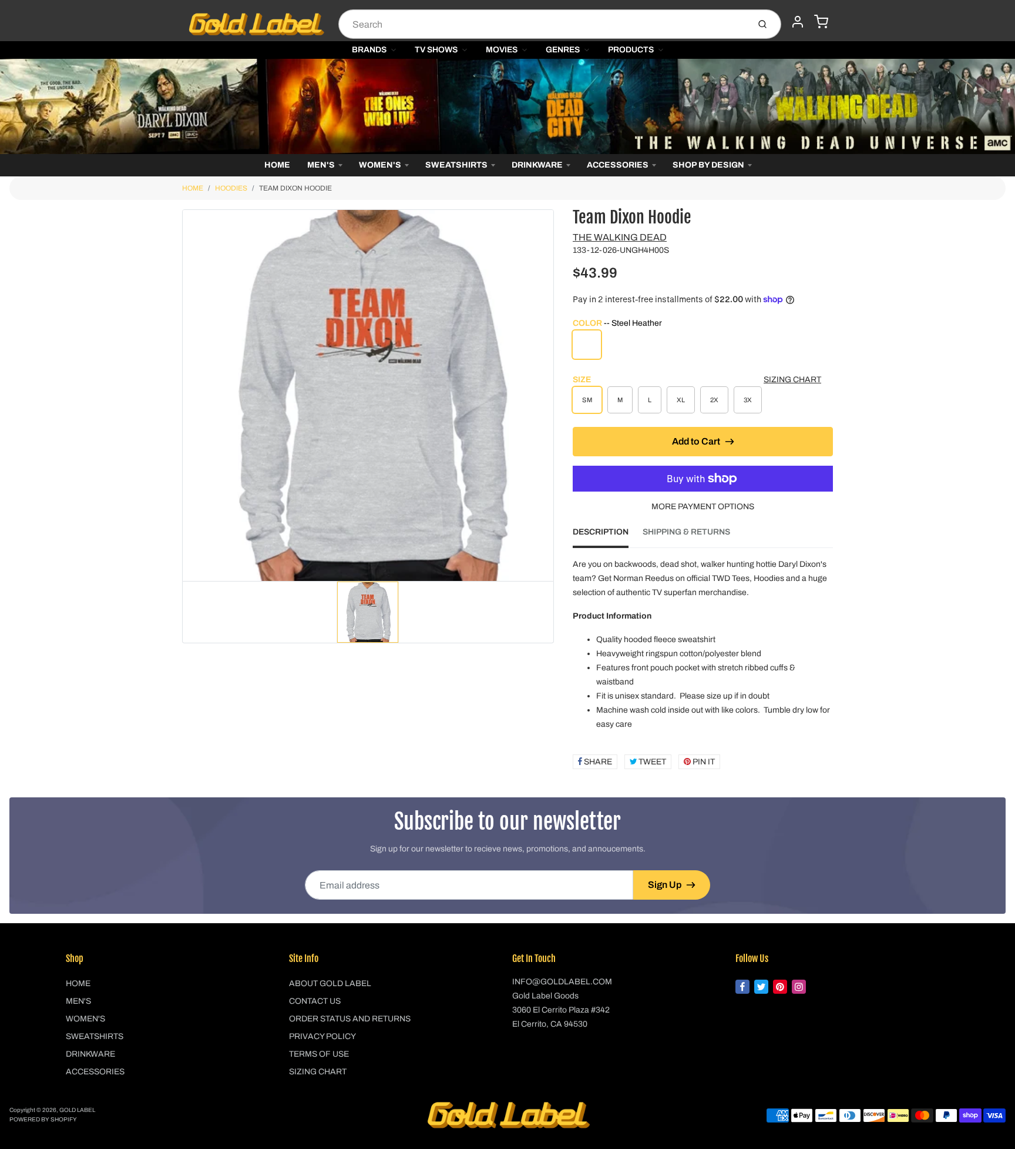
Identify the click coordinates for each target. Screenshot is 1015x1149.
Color (617, 323)
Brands (369, 49)
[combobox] (542, 24)
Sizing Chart (792, 379)
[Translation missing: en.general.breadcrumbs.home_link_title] (507, 106)
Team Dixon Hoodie (295, 188)
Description (601, 531)
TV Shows (436, 49)
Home (277, 165)
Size (582, 379)
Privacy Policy (322, 1036)
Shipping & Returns (686, 531)
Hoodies (231, 188)
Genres (563, 49)
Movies (501, 49)
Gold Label (77, 1110)
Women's (380, 165)
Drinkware (537, 165)
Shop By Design (708, 165)
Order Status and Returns (350, 1018)
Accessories (617, 165)
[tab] (608, 535)
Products (631, 49)
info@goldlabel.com (562, 981)
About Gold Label (330, 983)
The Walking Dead (620, 237)
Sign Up (664, 885)
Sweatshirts (456, 165)
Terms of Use (319, 1054)
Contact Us (315, 1001)
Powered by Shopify (43, 1119)
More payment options (702, 506)
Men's (321, 165)
